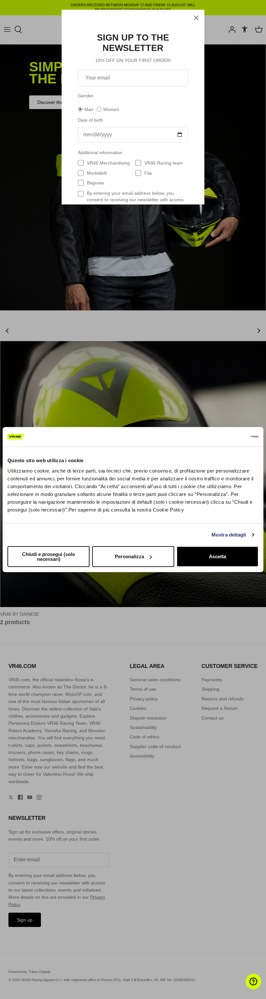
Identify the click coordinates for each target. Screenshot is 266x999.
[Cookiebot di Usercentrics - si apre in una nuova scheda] (230, 437)
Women (111, 109)
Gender (85, 95)
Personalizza (129, 556)
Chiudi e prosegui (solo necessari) (48, 556)
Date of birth (90, 120)
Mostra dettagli (229, 534)
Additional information (100, 152)
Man (88, 109)
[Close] (196, 18)
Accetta (217, 556)
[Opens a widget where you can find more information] (242, 988)
